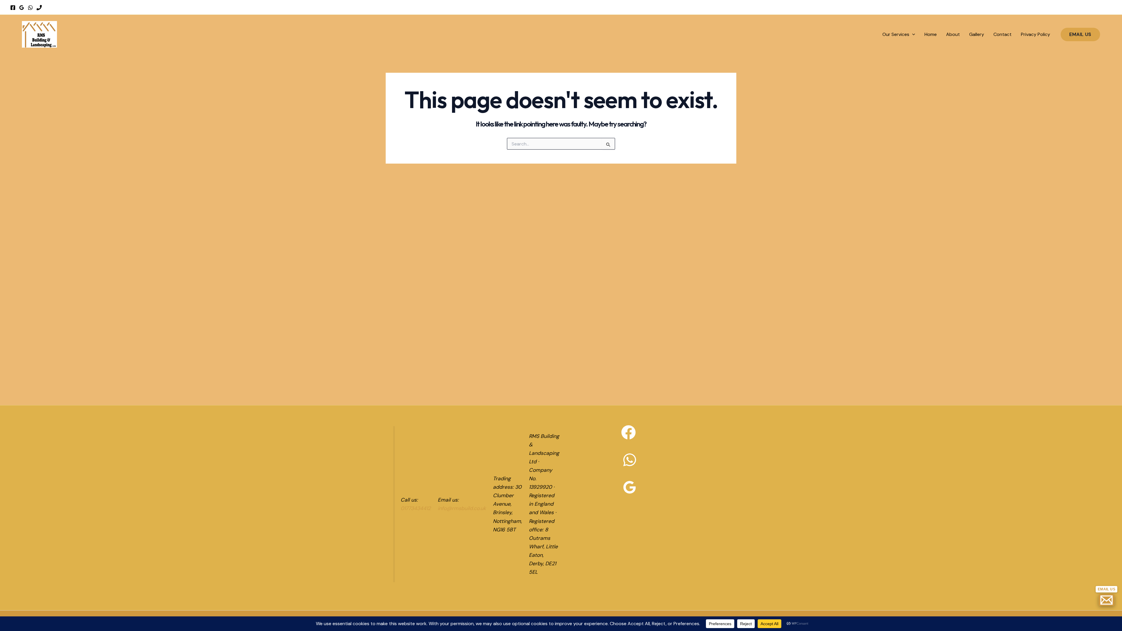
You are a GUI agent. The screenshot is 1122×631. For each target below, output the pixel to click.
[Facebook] (12, 7)
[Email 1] (1106, 600)
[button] (912, 34)
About (953, 34)
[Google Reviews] (21, 7)
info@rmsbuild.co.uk (462, 508)
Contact (1002, 34)
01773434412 (416, 508)
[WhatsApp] (30, 7)
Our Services (895, 34)
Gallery (976, 34)
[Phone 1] (39, 7)
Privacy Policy (1035, 34)
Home (930, 34)
